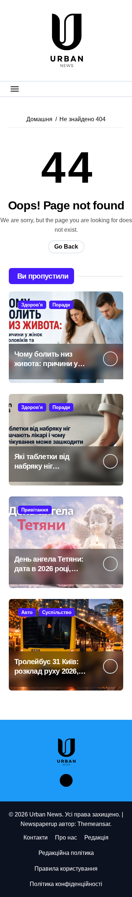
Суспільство (57, 612)
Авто (27, 612)
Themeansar (93, 824)
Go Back (66, 246)
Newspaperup (39, 824)
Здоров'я (32, 305)
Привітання (34, 510)
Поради (61, 305)
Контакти (35, 837)
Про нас (66, 837)
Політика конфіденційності (66, 884)
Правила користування (66, 869)
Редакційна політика (66, 853)
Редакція (96, 837)
